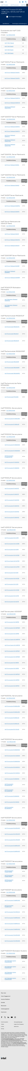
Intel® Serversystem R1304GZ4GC (12, 462)
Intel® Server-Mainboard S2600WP (12, 266)
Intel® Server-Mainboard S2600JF (12, 234)
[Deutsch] (23, 2)
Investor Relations (5, 999)
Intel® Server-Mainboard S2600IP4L (12, 206)
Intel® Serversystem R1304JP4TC (12, 488)
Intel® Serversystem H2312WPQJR (12, 651)
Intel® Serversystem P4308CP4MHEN (9, 871)
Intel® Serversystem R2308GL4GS (12, 723)
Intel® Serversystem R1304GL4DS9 (12, 418)
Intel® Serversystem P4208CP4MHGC (9, 880)
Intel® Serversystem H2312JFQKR (12, 543)
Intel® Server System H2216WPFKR (12, 639)
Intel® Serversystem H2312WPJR (12, 668)
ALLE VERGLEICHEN (10, 35)
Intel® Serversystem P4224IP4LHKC (12, 935)
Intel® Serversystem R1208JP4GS (12, 517)
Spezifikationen (6, 23)
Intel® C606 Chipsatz (9, 49)
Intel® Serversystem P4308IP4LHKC (12, 900)
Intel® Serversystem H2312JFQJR (12, 590)
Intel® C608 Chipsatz (9, 53)
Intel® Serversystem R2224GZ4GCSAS (9, 784)
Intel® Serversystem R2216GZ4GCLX (9, 808)
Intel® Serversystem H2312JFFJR (12, 595)
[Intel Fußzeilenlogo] (3, 1058)
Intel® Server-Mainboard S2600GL (12, 165)
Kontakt (3, 1002)
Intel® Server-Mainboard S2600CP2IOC (10, 140)
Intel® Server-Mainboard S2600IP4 (12, 211)
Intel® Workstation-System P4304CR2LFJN (10, 967)
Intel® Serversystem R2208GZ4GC (12, 796)
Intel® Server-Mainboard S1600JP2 (12, 72)
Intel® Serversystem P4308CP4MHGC (9, 876)
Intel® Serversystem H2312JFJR (11, 584)
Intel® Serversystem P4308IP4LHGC (12, 929)
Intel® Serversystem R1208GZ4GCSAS (9, 456)
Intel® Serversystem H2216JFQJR (12, 578)
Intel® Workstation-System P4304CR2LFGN (10, 973)
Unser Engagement (5, 996)
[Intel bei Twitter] (5, 1017)
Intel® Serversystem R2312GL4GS (12, 729)
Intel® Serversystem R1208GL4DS (12, 424)
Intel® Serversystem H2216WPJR (12, 662)
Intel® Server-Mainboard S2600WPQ (10, 272)
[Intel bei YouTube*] (12, 1017)
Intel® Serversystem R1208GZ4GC (12, 468)
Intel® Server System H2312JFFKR (12, 566)
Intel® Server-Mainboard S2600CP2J (10, 136)
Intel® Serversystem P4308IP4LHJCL (9, 906)
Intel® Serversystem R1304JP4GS (12, 511)
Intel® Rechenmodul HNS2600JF (12, 333)
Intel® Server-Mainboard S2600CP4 (12, 131)
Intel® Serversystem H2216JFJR (11, 572)
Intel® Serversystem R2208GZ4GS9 (12, 761)
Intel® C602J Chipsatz (9, 43)
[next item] (27, 5)
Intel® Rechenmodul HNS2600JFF (12, 340)
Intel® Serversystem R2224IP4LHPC (12, 828)
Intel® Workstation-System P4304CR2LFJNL (10, 961)
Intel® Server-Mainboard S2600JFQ (12, 239)
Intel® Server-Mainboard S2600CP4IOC (10, 145)
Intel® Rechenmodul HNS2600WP (12, 361)
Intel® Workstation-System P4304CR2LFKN (10, 979)
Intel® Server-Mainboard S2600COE (12, 102)
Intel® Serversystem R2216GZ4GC (12, 802)
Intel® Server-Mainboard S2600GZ (12, 185)
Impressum (3, 1012)
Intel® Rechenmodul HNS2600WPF (12, 367)
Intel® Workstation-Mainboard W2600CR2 (11, 306)
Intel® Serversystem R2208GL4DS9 (12, 706)
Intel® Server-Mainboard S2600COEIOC (10, 107)
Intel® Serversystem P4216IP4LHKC (12, 941)
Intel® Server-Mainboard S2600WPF (12, 277)
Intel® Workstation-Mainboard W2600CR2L (11, 300)
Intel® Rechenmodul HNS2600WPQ (12, 373)
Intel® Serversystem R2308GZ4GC (12, 778)
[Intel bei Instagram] (15, 1017)
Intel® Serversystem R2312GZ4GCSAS (9, 790)
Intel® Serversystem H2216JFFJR (12, 601)
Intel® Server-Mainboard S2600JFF (12, 245)
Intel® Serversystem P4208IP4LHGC (12, 917)
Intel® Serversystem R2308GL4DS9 (12, 712)
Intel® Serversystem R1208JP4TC (12, 494)
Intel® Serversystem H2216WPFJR (12, 685)
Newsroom (3, 1005)
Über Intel (3, 993)
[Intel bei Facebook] (1, 1017)
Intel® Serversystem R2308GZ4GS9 (12, 749)
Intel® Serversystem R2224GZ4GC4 (12, 767)
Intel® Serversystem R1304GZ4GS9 (12, 450)
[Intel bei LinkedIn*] (8, 1017)
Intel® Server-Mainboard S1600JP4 (12, 78)
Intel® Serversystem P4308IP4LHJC (12, 923)
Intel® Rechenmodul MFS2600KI (11, 397)
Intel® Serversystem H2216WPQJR (12, 674)
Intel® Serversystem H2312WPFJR (12, 680)
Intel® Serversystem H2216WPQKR (12, 628)
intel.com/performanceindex (8, 1038)
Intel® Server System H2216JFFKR (12, 561)
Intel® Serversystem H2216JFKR (12, 549)
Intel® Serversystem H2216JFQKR (12, 555)
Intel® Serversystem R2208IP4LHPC (12, 851)
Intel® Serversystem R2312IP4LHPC (12, 839)
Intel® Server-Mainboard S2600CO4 (12, 98)
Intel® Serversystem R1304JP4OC (12, 500)
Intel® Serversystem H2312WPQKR (12, 656)
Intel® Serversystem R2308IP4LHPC (12, 845)
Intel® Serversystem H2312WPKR (12, 633)
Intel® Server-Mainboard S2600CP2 (12, 126)
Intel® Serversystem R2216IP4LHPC (12, 834)
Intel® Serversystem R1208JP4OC (12, 506)
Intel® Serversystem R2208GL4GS (12, 717)
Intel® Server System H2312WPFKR (12, 645)
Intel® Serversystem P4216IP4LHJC (12, 912)
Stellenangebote (5, 1009)
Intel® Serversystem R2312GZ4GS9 (12, 755)
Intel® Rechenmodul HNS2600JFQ (12, 326)
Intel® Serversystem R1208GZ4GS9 (12, 444)
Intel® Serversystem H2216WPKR (12, 622)
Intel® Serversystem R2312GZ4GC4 (12, 773)
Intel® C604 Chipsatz (9, 46)
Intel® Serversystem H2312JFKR (12, 538)
